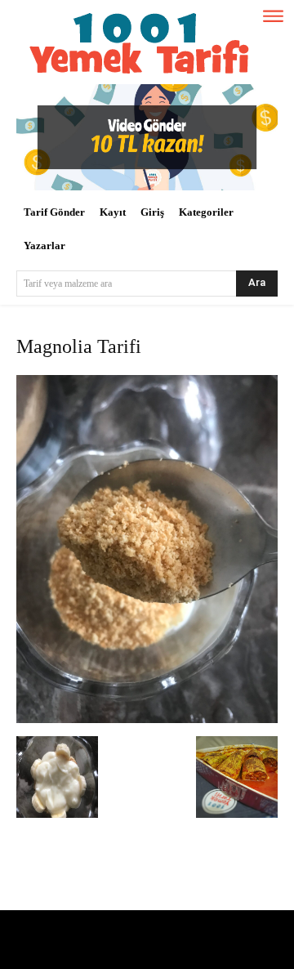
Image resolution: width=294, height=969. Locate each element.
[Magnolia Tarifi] (147, 719)
